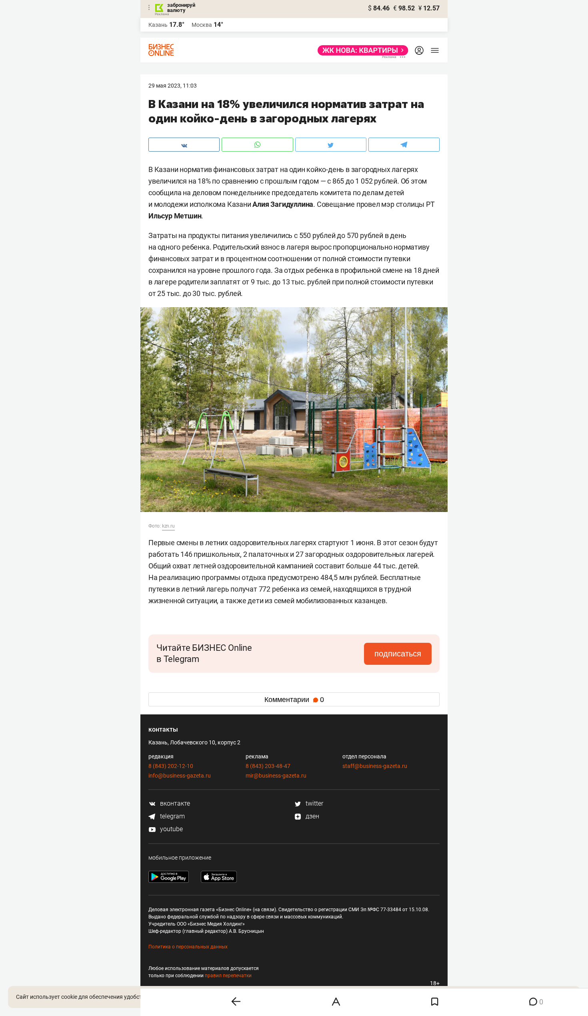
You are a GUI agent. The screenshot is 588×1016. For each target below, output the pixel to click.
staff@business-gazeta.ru (374, 766)
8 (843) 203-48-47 (268, 766)
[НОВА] (360, 50)
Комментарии (294, 700)
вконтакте (174, 803)
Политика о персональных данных (188, 947)
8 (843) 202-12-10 (170, 766)
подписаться (397, 653)
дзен (311, 816)
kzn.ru (168, 526)
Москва (202, 25)
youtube (170, 829)
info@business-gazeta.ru (179, 775)
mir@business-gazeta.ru (276, 775)
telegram (171, 816)
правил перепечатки (228, 975)
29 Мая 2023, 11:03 (172, 85)
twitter (313, 803)
